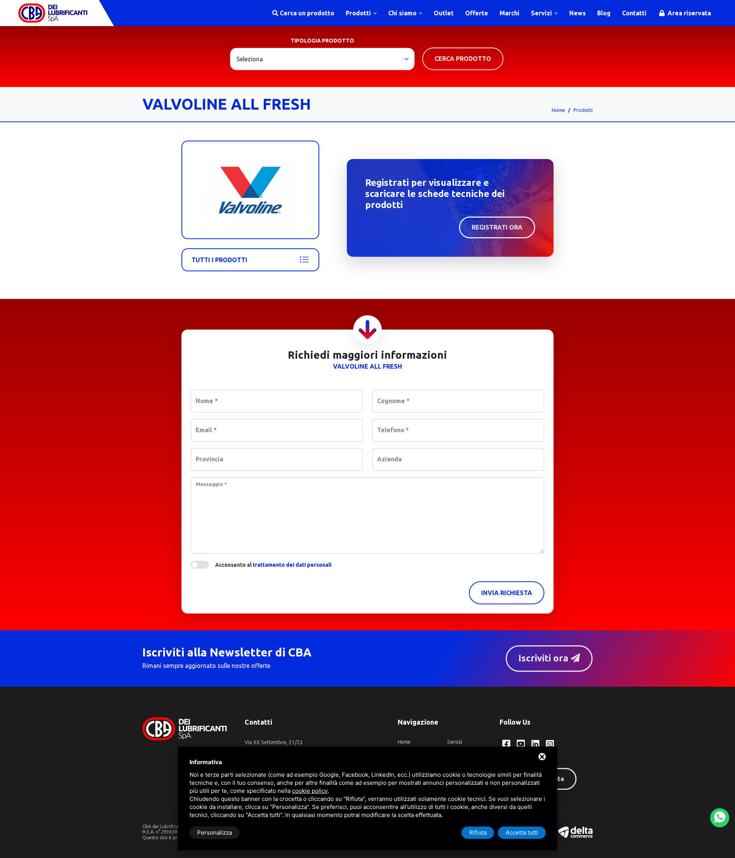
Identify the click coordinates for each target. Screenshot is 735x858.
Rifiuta (478, 832)
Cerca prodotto (462, 58)
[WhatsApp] (719, 817)
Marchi (509, 13)
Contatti (634, 13)
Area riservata (688, 13)
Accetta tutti (522, 832)
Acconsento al (273, 565)
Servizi (542, 13)
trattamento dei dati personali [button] (292, 565)
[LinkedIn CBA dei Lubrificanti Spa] (535, 744)
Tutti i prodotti (219, 259)
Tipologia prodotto (322, 41)
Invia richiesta (506, 592)
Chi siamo (403, 13)
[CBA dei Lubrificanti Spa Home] (52, 13)
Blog (604, 13)
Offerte (476, 13)
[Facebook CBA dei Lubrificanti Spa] (506, 744)
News (577, 13)
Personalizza (214, 832)
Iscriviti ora (544, 658)
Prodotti (359, 13)
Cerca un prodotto (306, 13)
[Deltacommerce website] (575, 831)
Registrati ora (497, 227)
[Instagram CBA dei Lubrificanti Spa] (550, 744)
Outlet (444, 13)
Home (558, 110)
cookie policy (310, 790)
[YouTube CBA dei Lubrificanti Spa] (521, 744)
